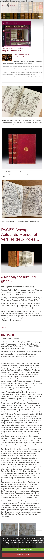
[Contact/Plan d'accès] (16, 34)
